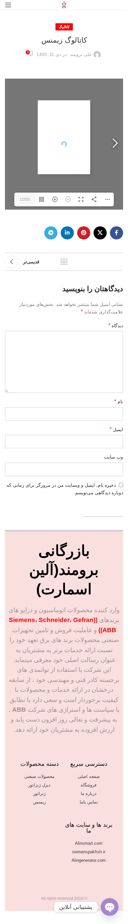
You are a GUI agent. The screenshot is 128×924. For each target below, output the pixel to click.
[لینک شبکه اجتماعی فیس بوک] (116, 232)
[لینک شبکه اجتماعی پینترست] (83, 232)
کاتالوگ (64, 27)
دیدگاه (115, 325)
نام (118, 401)
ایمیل (116, 429)
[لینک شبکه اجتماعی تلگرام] (50, 232)
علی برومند (81, 54)
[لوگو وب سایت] (64, 4)
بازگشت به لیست (64, 261)
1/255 (25, 199)
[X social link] (100, 232)
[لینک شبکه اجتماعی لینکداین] (67, 232)
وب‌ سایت (113, 457)
